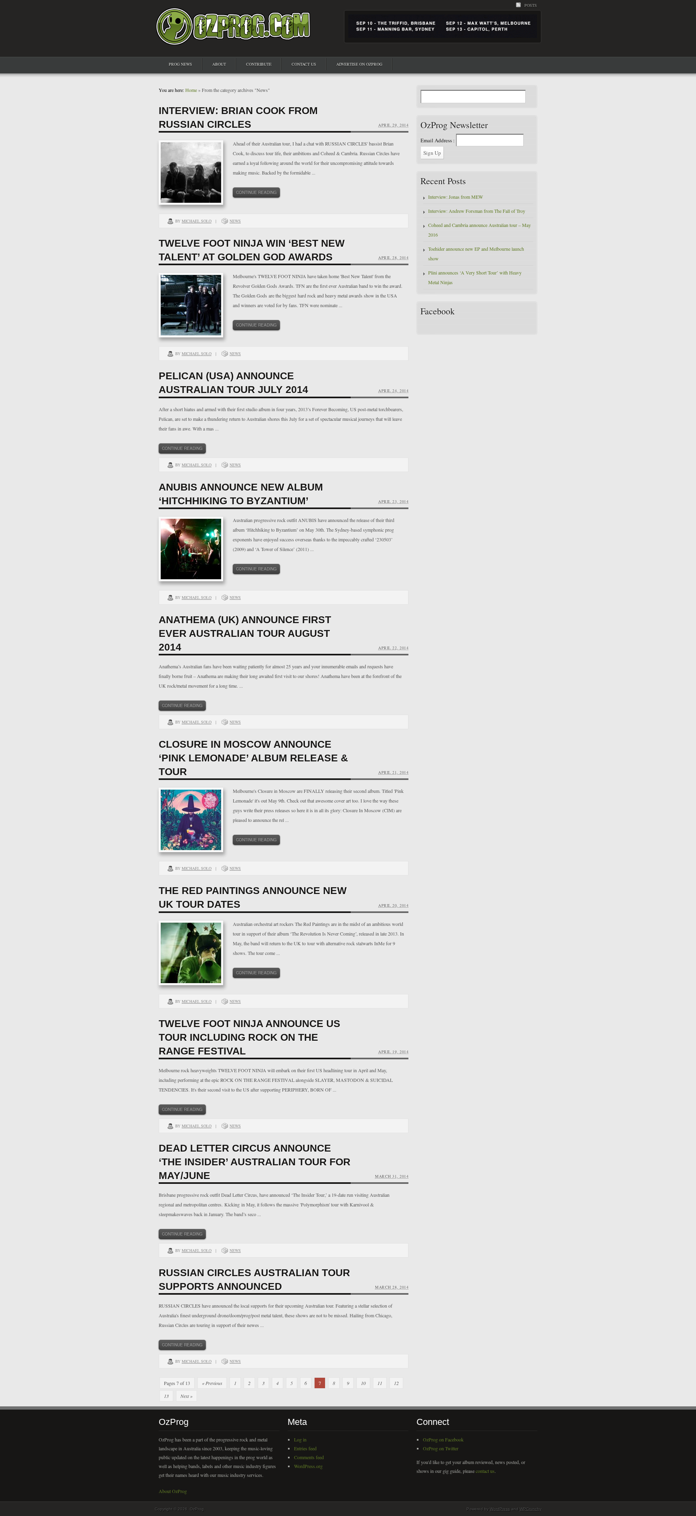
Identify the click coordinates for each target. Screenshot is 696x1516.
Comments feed (309, 1457)
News (235, 221)
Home (191, 90)
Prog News (180, 64)
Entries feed (305, 1448)
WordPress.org (308, 1466)
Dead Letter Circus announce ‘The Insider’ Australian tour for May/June (254, 1161)
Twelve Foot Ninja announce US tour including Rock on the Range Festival (249, 1037)
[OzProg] (233, 37)
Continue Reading (256, 192)
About (219, 64)
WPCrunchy (530, 1509)
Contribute (258, 64)
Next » (186, 1396)
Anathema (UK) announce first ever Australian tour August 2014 (245, 633)
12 (396, 1383)
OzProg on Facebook (443, 1439)
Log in (300, 1439)
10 (363, 1383)
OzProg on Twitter (440, 1448)
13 (166, 1396)
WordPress (500, 1509)
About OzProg (173, 1491)
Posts (530, 5)
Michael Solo (196, 221)
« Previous (212, 1383)
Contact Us (304, 64)
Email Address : (437, 140)
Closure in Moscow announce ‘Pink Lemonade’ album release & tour (253, 757)
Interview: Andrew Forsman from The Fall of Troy (476, 211)
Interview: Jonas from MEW (455, 196)
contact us (485, 1471)
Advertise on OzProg (359, 64)
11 (379, 1383)
